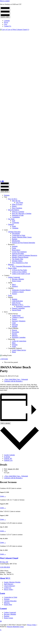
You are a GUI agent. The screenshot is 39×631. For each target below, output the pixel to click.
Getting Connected (14, 277)
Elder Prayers (16, 303)
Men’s (14, 284)
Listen (3, 496)
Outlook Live (8, 460)
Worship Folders (17, 261)
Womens (15, 345)
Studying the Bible (18, 253)
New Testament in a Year (20, 263)
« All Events (4, 359)
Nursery (14, 293)
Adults (10, 283)
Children (11, 288)
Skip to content (5, 1)
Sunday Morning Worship (12, 582)
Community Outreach (15, 348)
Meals (14, 352)
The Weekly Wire (17, 259)
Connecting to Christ (18, 235)
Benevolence (16, 250)
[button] (0, 630)
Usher (14, 323)
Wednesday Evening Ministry (21, 290)
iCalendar (7, 457)
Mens (14, 343)
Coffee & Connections (19, 341)
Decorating (15, 332)
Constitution (16, 217)
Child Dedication (17, 301)
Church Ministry (13, 328)
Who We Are (16, 201)
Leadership (15, 222)
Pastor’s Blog (12, 268)
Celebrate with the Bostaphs (13, 381)
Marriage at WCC (17, 304)
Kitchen (14, 334)
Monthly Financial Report (20, 257)
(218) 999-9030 (5, 567)
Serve (6, 312)
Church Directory (9, 586)
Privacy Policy (8, 589)
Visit (5, 197)
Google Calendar (9, 455)
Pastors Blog (8, 604)
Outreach (11, 224)
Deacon (14, 330)
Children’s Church (18, 292)
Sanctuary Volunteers (18, 321)
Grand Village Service (19, 350)
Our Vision (19, 202)
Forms (14, 248)
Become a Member (18, 279)
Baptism (14, 239)
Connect (6, 275)
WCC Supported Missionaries (21, 266)
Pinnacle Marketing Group (15, 626)
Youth (10, 295)
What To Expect (17, 204)
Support (10, 297)
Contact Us (7, 26)
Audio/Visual (16, 315)
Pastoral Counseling (18, 308)
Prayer (6, 22)
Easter (14, 226)
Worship (14, 326)
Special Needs (16, 310)
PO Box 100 (4, 562)
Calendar (7, 20)
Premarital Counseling (23, 306)
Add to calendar (5, 423)
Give (5, 24)
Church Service (13, 314)
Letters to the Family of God (21, 273)
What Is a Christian (18, 211)
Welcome (15, 324)
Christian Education (14, 232)
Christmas (15, 228)
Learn (6, 230)
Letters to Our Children (19, 272)
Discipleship (16, 233)
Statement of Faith (18, 215)
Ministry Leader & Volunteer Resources (24, 255)
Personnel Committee (19, 337)
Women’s (15, 286)
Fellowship (11, 339)
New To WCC (12, 199)
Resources (11, 244)
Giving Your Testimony (19, 252)
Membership (16, 241)
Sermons (7, 195)
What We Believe (13, 210)
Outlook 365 (8, 458)
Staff (13, 221)
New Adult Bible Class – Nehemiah (16, 379)
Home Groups (16, 281)
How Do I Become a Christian (21, 213)
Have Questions (17, 208)
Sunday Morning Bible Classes (22, 237)
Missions (11, 264)
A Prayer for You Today (19, 270)
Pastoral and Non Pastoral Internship (23, 242)
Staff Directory (8, 584)
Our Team (11, 219)
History (14, 206)
